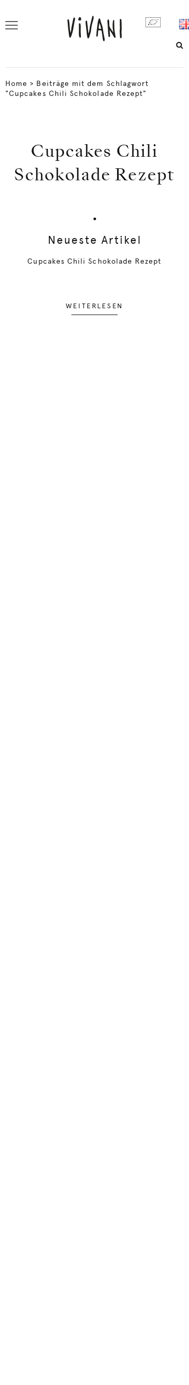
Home (16, 83)
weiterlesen (94, 306)
